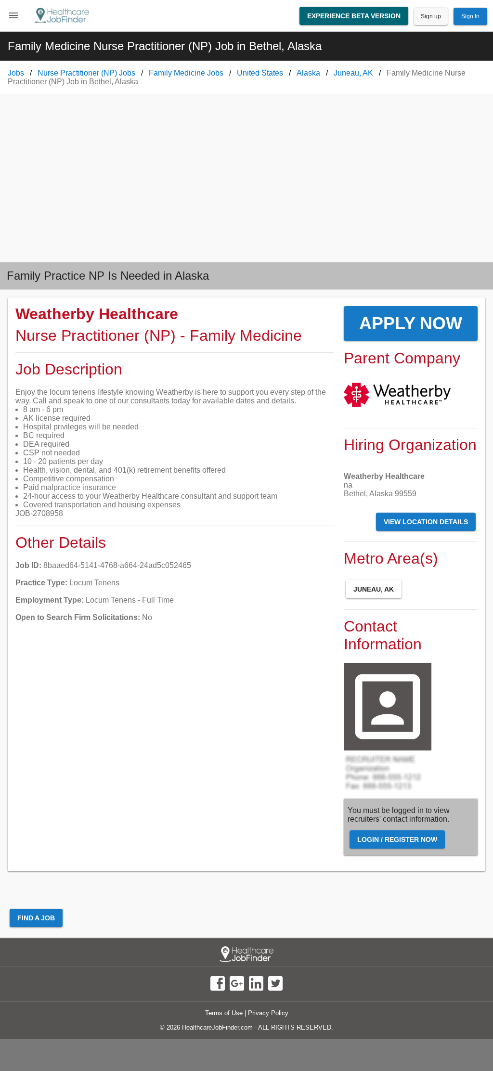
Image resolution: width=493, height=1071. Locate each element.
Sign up (431, 16)
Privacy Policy (268, 1013)
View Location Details (426, 522)
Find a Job (36, 918)
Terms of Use (224, 1013)
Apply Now (410, 323)
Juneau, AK (373, 589)
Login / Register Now (397, 839)
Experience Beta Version (354, 16)
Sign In (470, 16)
